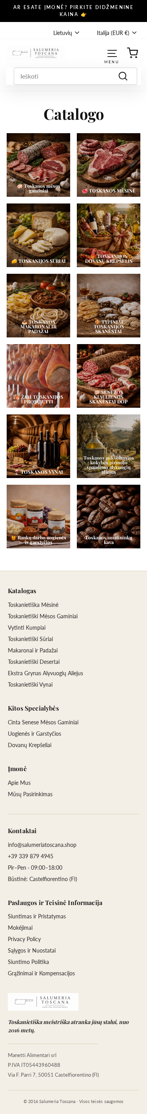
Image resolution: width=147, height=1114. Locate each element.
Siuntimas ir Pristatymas (37, 916)
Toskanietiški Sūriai (30, 639)
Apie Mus (19, 782)
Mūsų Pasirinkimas (30, 794)
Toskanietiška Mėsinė (33, 604)
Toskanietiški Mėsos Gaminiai (43, 616)
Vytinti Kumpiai (26, 627)
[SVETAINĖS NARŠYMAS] (112, 52)
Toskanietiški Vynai (30, 684)
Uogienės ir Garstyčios (34, 733)
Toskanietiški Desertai (34, 661)
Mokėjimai (20, 927)
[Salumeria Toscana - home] (43, 1002)
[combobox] (75, 76)
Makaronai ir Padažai (33, 650)
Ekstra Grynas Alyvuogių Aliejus (45, 673)
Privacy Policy (24, 939)
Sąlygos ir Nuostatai (32, 950)
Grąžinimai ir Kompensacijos (41, 973)
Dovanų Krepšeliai (29, 745)
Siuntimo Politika (28, 961)
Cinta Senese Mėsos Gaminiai (43, 722)
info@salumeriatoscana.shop (42, 844)
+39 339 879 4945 (30, 856)
